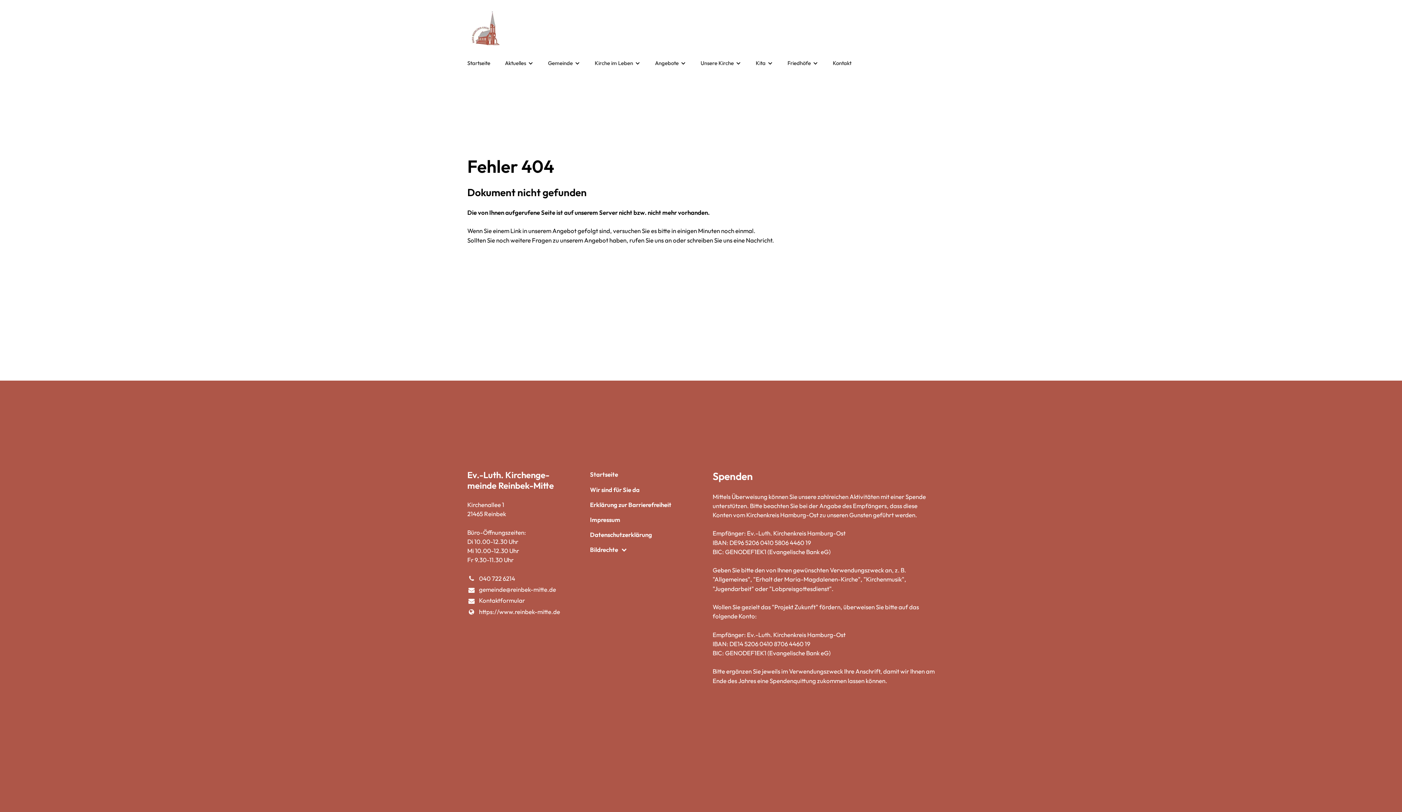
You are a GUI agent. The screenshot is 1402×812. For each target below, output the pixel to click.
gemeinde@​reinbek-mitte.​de (517, 589)
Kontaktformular (502, 600)
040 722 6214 (497, 578)
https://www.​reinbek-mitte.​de (519, 611)
